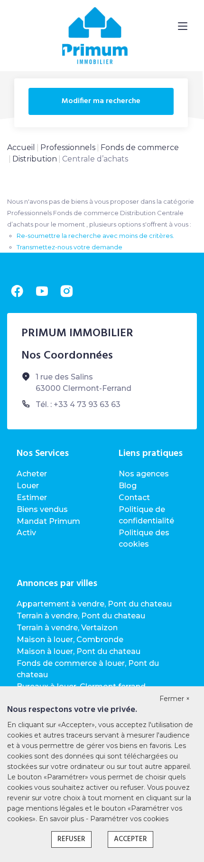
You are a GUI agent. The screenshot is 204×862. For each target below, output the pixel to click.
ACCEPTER (130, 839)
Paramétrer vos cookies (129, 819)
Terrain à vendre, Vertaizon (67, 627)
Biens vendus (42, 509)
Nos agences (144, 473)
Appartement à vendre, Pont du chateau (94, 603)
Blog (128, 485)
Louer (28, 485)
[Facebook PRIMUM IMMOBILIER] (17, 291)
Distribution (34, 158)
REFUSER (71, 839)
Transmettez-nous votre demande (69, 247)
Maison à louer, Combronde (70, 639)
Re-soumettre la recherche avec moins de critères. (95, 235)
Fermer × (174, 698)
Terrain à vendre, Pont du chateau (81, 615)
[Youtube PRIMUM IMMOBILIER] (42, 291)
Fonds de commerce (140, 147)
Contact (134, 497)
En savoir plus (62, 819)
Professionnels (67, 147)
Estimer (32, 497)
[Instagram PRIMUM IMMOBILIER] (66, 291)
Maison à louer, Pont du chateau (78, 651)
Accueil (21, 147)
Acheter (32, 473)
